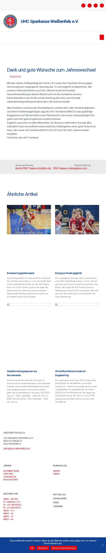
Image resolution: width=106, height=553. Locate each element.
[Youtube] (102, 5)
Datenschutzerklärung (63, 548)
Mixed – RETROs (10, 499)
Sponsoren (60, 498)
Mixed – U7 (8, 516)
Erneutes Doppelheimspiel (20, 273)
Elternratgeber (11, 471)
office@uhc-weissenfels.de (16, 449)
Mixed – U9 (8, 513)
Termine (58, 506)
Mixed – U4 (8, 519)
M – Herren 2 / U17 (11, 502)
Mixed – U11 (8, 511)
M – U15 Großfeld (12, 505)
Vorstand (8, 474)
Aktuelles (59, 494)
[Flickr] (96, 5)
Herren (56, 471)
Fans (56, 502)
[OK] (102, 545)
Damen (56, 474)
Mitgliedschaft (10, 480)
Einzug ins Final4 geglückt (68, 273)
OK (32, 548)
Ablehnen (43, 548)
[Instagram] (90, 5)
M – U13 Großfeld (12, 508)
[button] (102, 37)
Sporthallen (9, 477)
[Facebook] (83, 5)
